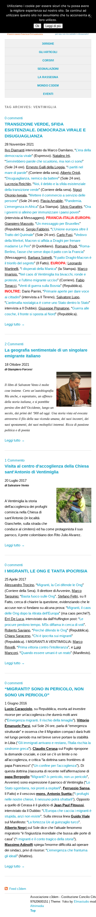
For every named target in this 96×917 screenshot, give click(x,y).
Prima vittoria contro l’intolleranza (43, 647)
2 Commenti (14, 344)
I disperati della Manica (38, 269)
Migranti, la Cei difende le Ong (59, 585)
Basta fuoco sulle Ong (38, 596)
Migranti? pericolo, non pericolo (59, 777)
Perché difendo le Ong (50, 630)
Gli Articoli (48, 52)
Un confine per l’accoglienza (55, 765)
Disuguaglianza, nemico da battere (32, 178)
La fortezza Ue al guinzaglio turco (53, 822)
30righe (48, 43)
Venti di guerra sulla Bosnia (39, 286)
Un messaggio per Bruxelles (57, 224)
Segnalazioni (48, 68)
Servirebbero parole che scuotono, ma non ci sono (44, 161)
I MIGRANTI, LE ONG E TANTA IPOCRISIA (46, 570)
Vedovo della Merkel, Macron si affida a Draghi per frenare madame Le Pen (46, 240)
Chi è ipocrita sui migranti (52, 636)
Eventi (48, 94)
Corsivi (48, 60)
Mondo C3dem (48, 85)
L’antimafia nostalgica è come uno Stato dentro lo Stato (47, 303)
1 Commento (14, 460)
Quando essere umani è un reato (46, 653)
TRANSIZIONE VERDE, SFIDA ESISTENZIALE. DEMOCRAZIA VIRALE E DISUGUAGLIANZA (45, 130)
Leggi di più (53, 26)
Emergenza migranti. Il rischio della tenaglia (40, 720)
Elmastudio (81, 901)
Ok (37, 26)
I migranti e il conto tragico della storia (45, 839)
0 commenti (14, 118)
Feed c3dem (17, 888)
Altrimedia (37, 906)
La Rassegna (48, 77)
